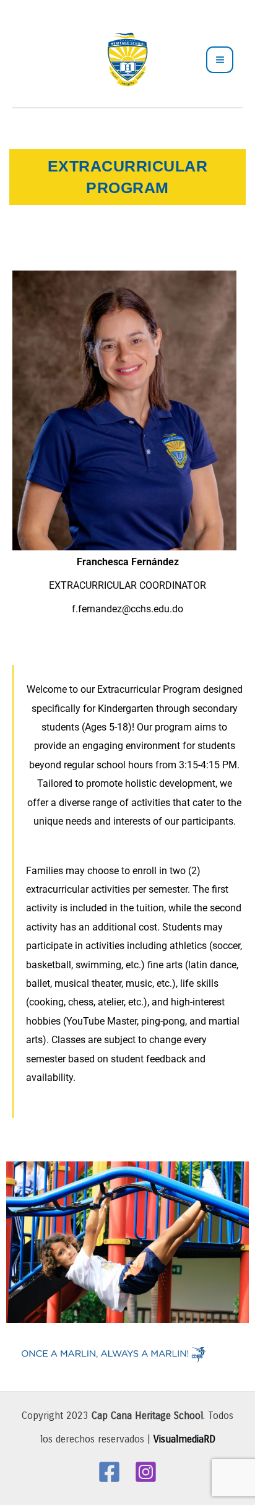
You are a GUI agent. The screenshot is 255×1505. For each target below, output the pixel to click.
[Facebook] (109, 1471)
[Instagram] (145, 1471)
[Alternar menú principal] (219, 60)
